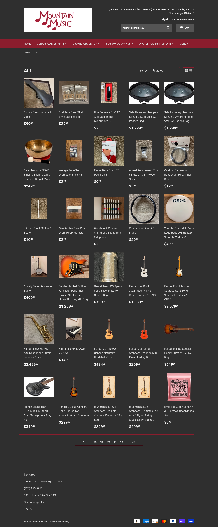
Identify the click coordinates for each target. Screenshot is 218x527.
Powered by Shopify (59, 521)
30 (95, 442)
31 (101, 442)
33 (114, 442)
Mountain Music (39, 521)
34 (121, 442)
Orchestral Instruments (155, 43)
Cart (187, 27)
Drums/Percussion (85, 43)
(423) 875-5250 (33, 488)
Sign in (165, 19)
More (183, 43)
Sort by (143, 70)
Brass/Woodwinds (118, 43)
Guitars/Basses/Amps (51, 43)
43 (133, 442)
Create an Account (184, 19)
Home (27, 43)
